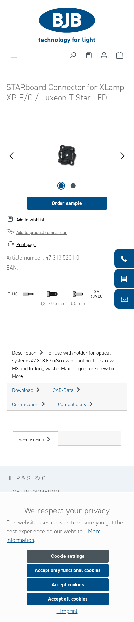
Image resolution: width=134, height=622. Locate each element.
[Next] (122, 155)
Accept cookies (68, 584)
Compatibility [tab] (72, 404)
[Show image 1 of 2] (60, 185)
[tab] (67, 364)
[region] (67, 155)
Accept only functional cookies (67, 570)
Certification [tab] (26, 404)
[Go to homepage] (67, 25)
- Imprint (67, 611)
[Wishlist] (88, 55)
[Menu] (14, 55)
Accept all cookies (67, 598)
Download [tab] (23, 390)
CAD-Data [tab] (64, 390)
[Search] (73, 55)
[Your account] (104, 55)
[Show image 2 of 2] (72, 185)
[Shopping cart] (119, 55)
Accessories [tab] (32, 440)
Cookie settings (67, 556)
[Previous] (11, 155)
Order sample (67, 203)
